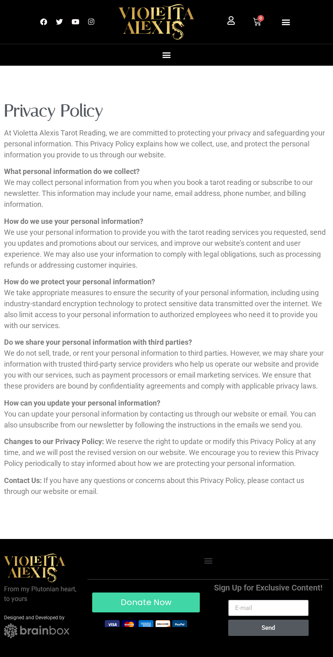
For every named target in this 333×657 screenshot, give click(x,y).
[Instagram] (91, 22)
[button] (285, 21)
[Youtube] (75, 22)
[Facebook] (43, 22)
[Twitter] (59, 22)
